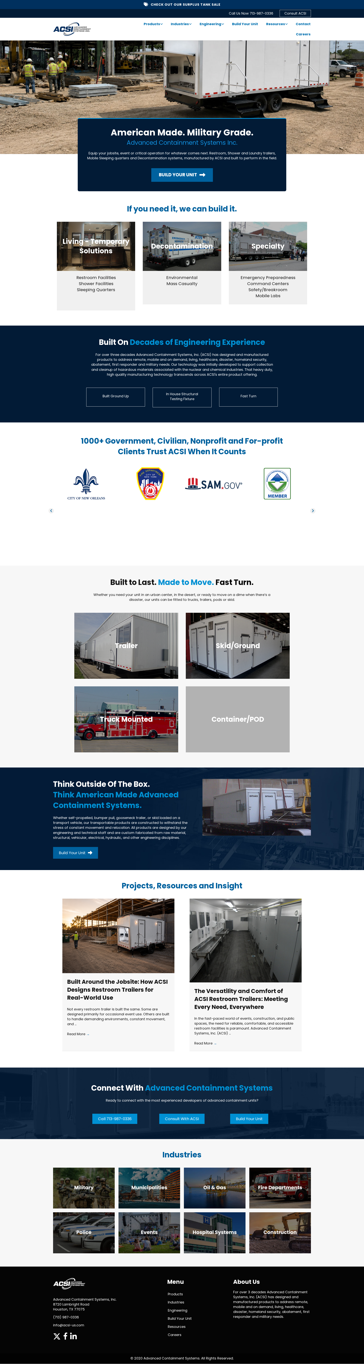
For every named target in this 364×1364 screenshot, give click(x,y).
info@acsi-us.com (68, 1325)
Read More (78, 1034)
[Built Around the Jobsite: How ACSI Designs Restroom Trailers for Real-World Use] (118, 935)
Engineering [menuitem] (210, 24)
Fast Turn (248, 396)
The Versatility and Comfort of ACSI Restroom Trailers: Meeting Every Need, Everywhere (241, 999)
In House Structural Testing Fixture (182, 396)
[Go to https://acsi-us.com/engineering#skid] (238, 646)
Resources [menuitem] (275, 24)
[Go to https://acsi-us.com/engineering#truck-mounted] (126, 719)
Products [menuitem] (152, 24)
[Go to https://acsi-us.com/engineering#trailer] (126, 646)
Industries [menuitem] (180, 24)
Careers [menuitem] (303, 34)
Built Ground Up (116, 396)
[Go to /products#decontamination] (182, 246)
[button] (161, 24)
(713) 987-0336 (66, 1317)
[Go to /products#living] (96, 246)
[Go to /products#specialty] (268, 246)
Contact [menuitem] (303, 24)
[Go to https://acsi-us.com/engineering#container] (238, 719)
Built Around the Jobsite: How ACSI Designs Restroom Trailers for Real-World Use (117, 990)
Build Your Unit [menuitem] (245, 24)
